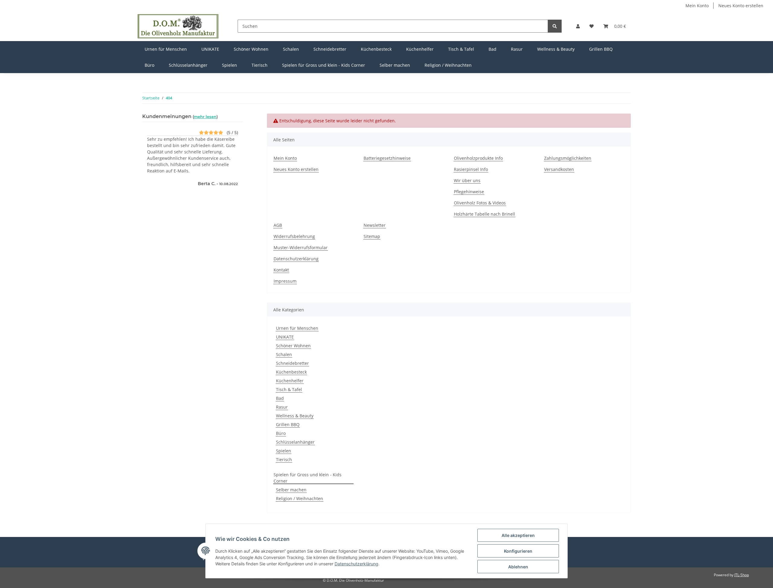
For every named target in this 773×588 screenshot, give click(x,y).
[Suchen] (555, 26)
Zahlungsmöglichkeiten (567, 158)
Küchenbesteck (291, 372)
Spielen (283, 451)
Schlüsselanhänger (295, 442)
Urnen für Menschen (297, 328)
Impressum (285, 281)
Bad (280, 398)
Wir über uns (467, 180)
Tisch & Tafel (289, 389)
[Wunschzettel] (591, 26)
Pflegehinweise (469, 191)
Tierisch (284, 459)
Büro (281, 433)
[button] (578, 26)
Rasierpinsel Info (471, 169)
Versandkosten (559, 169)
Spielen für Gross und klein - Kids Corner (308, 478)
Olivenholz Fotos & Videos (480, 203)
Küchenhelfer (289, 381)
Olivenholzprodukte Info (478, 158)
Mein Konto (697, 5)
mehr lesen (205, 116)
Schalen (284, 354)
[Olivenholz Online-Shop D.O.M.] (178, 26)
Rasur (282, 407)
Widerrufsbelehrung (294, 236)
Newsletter (375, 225)
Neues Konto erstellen (740, 5)
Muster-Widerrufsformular (301, 247)
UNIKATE (285, 337)
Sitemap (372, 236)
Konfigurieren (518, 551)
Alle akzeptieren (518, 535)
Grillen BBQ (288, 424)
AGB (278, 225)
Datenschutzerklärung (296, 259)
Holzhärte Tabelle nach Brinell (484, 214)
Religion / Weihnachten (299, 498)
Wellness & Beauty (294, 416)
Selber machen (291, 490)
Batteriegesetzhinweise (387, 158)
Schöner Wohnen (293, 346)
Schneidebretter (292, 363)
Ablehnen (518, 566)
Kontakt (281, 270)
